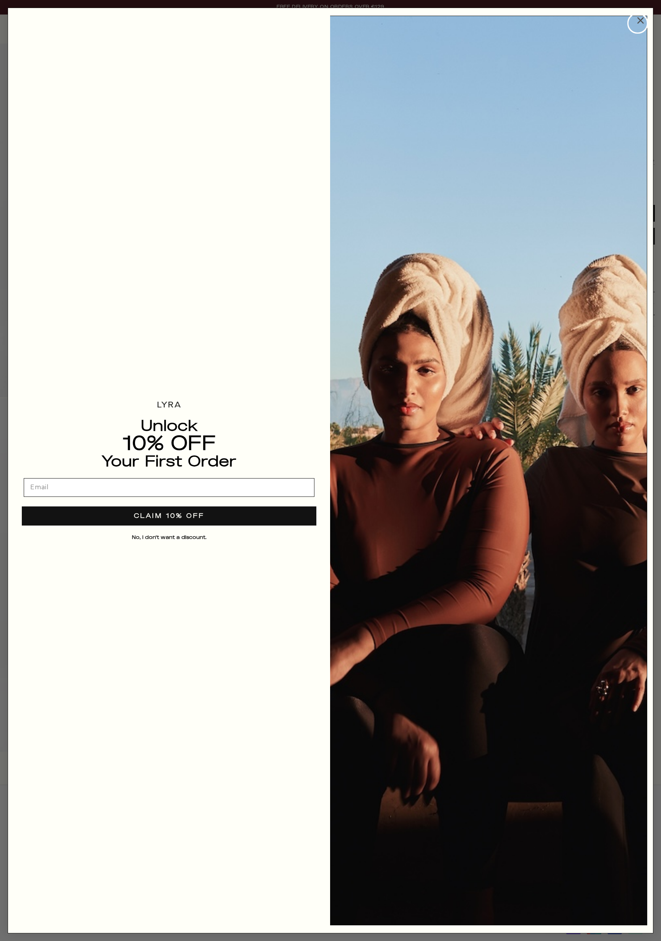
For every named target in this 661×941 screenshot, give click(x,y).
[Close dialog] (637, 23)
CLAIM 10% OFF (169, 516)
